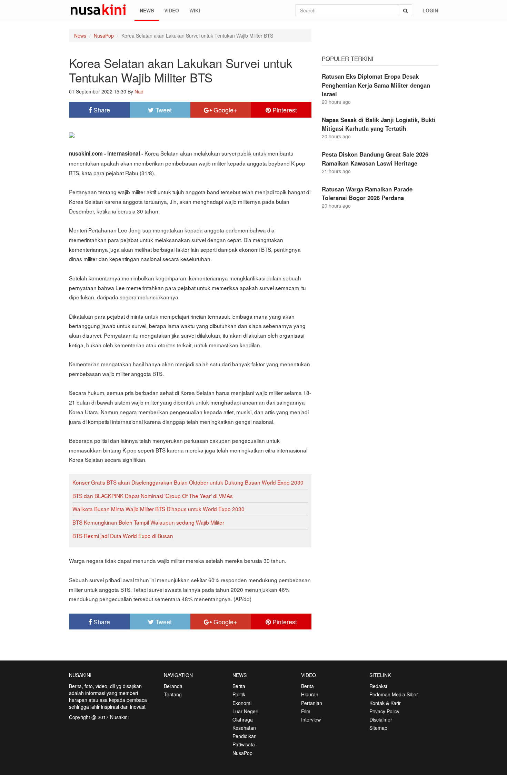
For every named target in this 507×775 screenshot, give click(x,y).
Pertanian (311, 702)
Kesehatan (244, 727)
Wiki (194, 10)
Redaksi (378, 686)
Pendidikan (244, 736)
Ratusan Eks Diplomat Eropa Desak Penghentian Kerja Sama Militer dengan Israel (376, 85)
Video (171, 10)
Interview (311, 719)
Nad (139, 91)
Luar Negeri (245, 711)
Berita (238, 686)
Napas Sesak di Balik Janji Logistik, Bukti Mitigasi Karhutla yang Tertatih (379, 124)
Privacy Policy (384, 711)
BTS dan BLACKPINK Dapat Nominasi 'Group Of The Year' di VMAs (152, 495)
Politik (238, 694)
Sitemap (378, 727)
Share (101, 109)
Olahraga (242, 719)
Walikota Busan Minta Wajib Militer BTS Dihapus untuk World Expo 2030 (158, 509)
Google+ (224, 109)
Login (430, 10)
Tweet (163, 109)
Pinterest (284, 109)
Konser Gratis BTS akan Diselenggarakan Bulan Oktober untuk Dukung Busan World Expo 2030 (188, 482)
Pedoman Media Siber (393, 694)
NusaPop (104, 35)
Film (305, 711)
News (147, 10)
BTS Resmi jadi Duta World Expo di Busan (122, 535)
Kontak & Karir (385, 702)
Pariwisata (243, 744)
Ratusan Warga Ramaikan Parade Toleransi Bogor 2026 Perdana (367, 193)
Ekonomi (241, 702)
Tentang (173, 694)
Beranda (173, 686)
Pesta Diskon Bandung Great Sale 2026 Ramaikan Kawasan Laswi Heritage (375, 158)
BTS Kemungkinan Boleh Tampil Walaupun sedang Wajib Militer (148, 522)
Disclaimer (380, 719)
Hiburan (309, 694)
